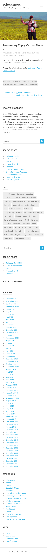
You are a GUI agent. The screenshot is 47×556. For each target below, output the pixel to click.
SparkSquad (8, 231)
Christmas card (19, 201)
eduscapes (12, 4)
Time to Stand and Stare (15, 169)
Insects (8, 161)
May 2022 (9, 317)
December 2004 (12, 461)
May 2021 (9, 348)
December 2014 (12, 435)
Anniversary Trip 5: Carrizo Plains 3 (29, 95)
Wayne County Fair (35, 235)
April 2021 (10, 351)
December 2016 (12, 429)
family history (8, 212)
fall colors (28, 209)
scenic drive (8, 227)
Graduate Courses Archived (16, 172)
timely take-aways (32, 231)
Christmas (7, 201)
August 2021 (11, 340)
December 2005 (12, 458)
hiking (11, 216)
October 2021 (11, 335)
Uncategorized (11, 517)
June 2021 (10, 346)
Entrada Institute (15, 209)
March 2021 (10, 353)
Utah (5, 235)
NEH (27, 220)
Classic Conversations (14, 174)
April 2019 (10, 411)
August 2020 (11, 369)
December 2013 (12, 437)
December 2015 (12, 432)
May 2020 (9, 377)
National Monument (10, 85)
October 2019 (11, 395)
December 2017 (12, 424)
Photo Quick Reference (15, 177)
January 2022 (11, 327)
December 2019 (12, 390)
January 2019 (11, 419)
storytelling (19, 231)
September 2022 (12, 306)
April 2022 (10, 319)
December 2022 (12, 298)
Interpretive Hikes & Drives (16, 498)
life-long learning (10, 220)
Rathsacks (26, 223)
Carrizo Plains (16, 81)
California (6, 81)
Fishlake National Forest (33, 212)
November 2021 (12, 332)
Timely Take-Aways (13, 514)
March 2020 (10, 382)
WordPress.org (11, 541)
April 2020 (10, 380)
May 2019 (9, 408)
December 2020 (12, 359)
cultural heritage (31, 205)
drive (24, 81)
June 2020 (10, 374)
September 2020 (12, 366)
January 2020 (11, 387)
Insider (36, 216)
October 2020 (11, 364)
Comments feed (12, 538)
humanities (27, 216)
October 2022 (11, 304)
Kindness (9, 166)
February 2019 (11, 416)
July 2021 (9, 343)
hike (5, 216)
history (18, 216)
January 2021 (11, 356)
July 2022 (9, 311)
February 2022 (11, 325)
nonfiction (7, 223)
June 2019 (10, 406)
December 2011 (12, 442)
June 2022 (10, 314)
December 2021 (12, 330)
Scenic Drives (19, 55)
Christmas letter (33, 201)
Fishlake (19, 212)
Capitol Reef (8, 197)
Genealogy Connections (15, 496)
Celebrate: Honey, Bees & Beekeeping (18, 92)
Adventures (26, 53)
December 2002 (12, 466)
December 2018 (12, 421)
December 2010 (12, 445)
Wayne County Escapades (15, 519)
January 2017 (11, 427)
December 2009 (12, 448)
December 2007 (12, 453)
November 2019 (12, 393)
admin (17, 53)
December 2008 (12, 450)
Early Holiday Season (14, 159)
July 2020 (9, 372)
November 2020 (12, 361)
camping (29, 194)
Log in (8, 533)
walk (11, 235)
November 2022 (12, 301)
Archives (9, 482)
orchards (16, 223)
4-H (4, 194)
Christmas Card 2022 (14, 156)
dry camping (32, 81)
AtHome (11, 194)
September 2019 (12, 398)
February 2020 (11, 385)
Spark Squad (33, 227)
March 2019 (10, 414)
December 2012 (12, 440)
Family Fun (10, 490)
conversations (17, 205)
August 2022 (11, 309)
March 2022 (10, 322)
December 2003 (12, 463)
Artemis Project (12, 164)
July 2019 (9, 403)
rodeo (34, 223)
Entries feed (10, 536)
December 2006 (12, 456)
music (21, 220)
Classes (8, 485)
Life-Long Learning (13, 501)
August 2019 (11, 401)
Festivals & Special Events (16, 493)
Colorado (6, 205)
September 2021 (12, 338)
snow (24, 227)
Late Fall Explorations (14, 180)
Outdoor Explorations (14, 503)
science (17, 227)
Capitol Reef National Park (25, 197)
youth (28, 238)
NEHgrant (34, 220)
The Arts (9, 511)
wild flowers (23, 85)
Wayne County (20, 235)
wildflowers (33, 85)
